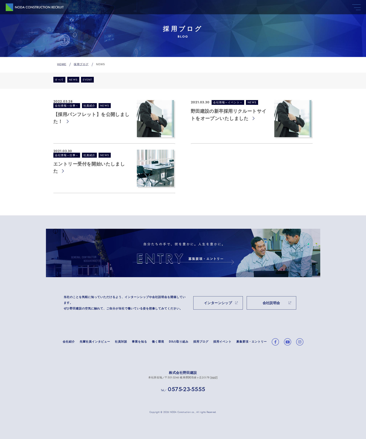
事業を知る (139, 341)
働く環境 (158, 341)
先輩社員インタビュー (95, 341)
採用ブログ (201, 341)
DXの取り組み (179, 341)
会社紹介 (69, 341)
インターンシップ (218, 303)
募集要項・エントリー (251, 341)
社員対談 (121, 341)
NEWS (73, 80)
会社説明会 (271, 303)
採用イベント (222, 341)
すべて (59, 80)
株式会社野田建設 (183, 373)
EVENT (87, 80)
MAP (214, 377)
